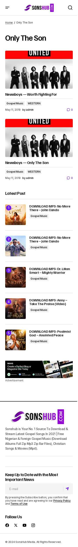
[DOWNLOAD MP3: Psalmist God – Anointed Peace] (15, 340)
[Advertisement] (39, 369)
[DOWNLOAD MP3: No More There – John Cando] (15, 214)
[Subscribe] (68, 489)
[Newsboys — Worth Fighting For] (39, 70)
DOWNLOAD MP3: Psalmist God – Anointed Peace (50, 333)
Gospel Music (14, 103)
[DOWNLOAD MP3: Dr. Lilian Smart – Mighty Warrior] (15, 277)
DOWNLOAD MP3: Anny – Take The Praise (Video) (48, 302)
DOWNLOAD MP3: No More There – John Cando (49, 208)
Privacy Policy (62, 500)
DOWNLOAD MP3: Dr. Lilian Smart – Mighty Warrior (49, 271)
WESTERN (34, 103)
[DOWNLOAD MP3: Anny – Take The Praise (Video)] (15, 308)
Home (9, 22)
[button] (7, 7)
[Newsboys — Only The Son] (39, 138)
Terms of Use (19, 503)
